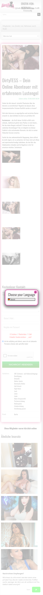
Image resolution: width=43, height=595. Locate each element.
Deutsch (12, 299)
